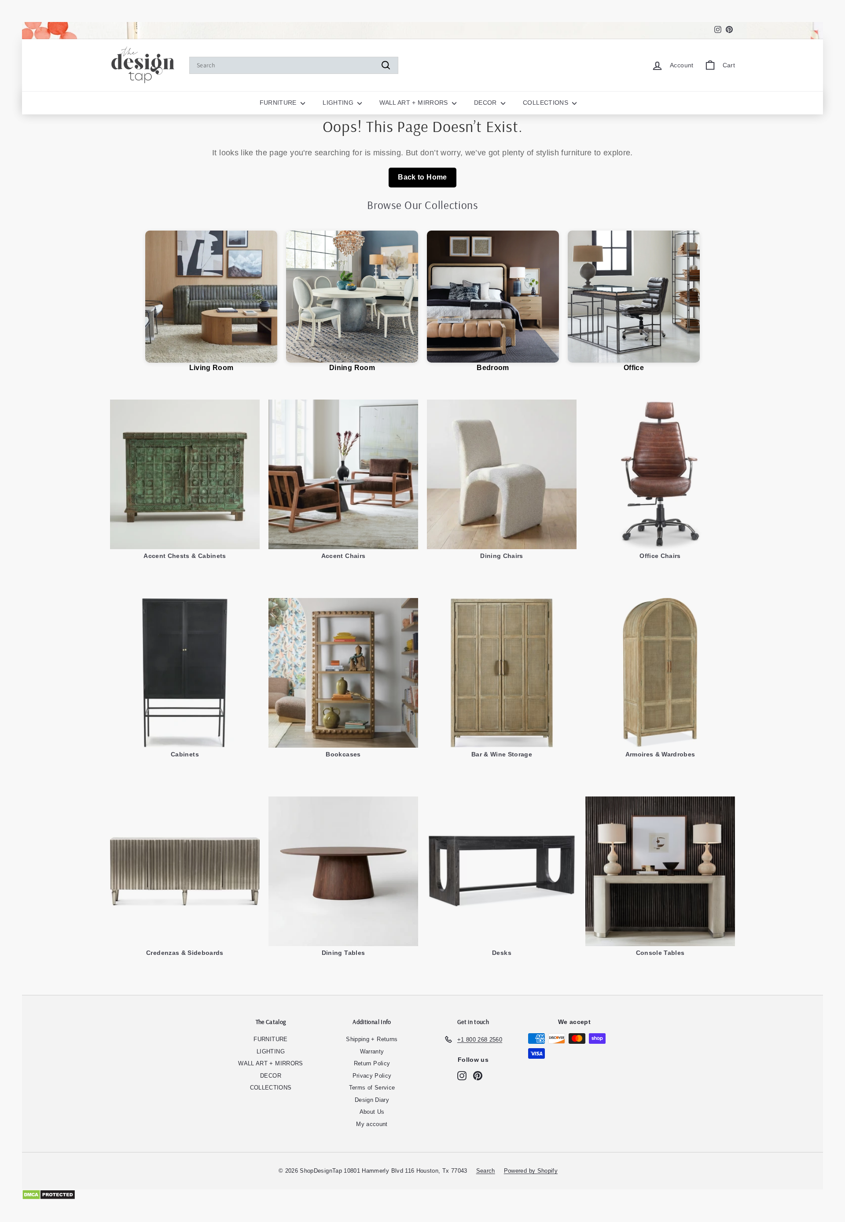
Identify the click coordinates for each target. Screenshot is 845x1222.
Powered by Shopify (531, 1170)
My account (372, 1124)
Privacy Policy (372, 1075)
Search (485, 1170)
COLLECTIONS (546, 102)
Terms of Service (372, 1087)
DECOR (486, 102)
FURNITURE (279, 102)
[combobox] (293, 65)
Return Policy (372, 1063)
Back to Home (422, 177)
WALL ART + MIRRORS (414, 102)
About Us (372, 1111)
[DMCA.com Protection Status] (422, 1194)
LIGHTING (339, 102)
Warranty (372, 1051)
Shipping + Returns (371, 1039)
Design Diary (372, 1100)
